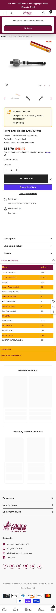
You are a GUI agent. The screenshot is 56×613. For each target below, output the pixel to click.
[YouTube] (32, 566)
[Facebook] (5, 566)
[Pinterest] (18, 566)
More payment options (28, 194)
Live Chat (11, 557)
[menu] (5, 12)
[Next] (49, 85)
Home (3, 37)
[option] (28, 64)
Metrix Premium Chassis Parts (24, 136)
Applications (6, 349)
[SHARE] (50, 179)
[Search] (12, 13)
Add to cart (26, 178)
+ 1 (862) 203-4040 (15, 549)
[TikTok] (25, 566)
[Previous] (44, 85)
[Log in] (43, 12)
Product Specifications (9, 260)
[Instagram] (12, 566)
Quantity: (7, 164)
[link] (16, 413)
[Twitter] (39, 566)
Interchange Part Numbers (11, 355)
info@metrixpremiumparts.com (19, 553)
